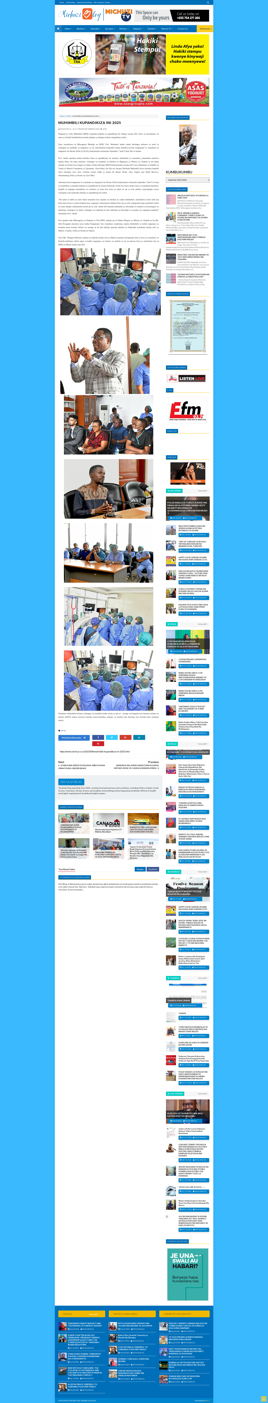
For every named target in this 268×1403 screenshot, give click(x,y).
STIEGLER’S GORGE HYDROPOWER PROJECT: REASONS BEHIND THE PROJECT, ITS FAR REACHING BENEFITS (194, 941)
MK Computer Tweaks (102, 2)
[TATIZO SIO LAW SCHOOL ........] (171, 1195)
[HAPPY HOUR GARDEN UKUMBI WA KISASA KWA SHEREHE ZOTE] (171, 565)
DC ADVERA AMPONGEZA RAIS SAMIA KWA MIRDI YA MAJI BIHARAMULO (192, 821)
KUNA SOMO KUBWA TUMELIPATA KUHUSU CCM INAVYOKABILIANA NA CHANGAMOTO (84, 1356)
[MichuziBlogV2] (96, 14)
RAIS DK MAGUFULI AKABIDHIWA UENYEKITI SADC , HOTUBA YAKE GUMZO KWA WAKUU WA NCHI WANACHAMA (193, 574)
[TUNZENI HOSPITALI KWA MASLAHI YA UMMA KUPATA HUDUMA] (171, 811)
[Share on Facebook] (98, 737)
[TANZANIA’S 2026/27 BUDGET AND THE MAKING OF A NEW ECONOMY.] (171, 714)
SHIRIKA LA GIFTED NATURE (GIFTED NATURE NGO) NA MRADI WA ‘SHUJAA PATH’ (187, 1364)
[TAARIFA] (171, 1021)
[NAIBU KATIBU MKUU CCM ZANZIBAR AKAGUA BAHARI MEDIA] (171, 699)
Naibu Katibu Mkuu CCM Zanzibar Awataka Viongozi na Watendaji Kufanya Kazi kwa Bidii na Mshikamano (193, 725)
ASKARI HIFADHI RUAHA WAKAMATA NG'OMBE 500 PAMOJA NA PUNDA (131, 1373)
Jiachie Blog (70, 2)
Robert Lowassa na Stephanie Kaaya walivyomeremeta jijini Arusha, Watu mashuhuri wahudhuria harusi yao (192, 959)
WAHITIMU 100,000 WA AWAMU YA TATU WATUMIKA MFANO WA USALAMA (193, 257)
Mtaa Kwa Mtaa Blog (84, 2)
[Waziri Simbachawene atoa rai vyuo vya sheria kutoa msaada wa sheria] (171, 1209)
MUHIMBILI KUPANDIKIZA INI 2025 (89, 122)
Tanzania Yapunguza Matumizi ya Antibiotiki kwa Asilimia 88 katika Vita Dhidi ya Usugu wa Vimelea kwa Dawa (73, 853)
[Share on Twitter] (112, 737)
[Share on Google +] (125, 737)
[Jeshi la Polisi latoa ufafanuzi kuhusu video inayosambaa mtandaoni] (171, 1137)
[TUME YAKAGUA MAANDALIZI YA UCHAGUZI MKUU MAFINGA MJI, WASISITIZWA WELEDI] (171, 1035)
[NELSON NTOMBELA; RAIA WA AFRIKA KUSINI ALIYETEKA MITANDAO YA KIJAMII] (171, 534)
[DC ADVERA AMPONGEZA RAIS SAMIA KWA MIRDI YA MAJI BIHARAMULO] (171, 827)
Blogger (140, 869)
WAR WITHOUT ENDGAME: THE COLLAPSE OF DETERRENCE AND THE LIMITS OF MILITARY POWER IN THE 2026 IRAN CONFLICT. (85, 1371)
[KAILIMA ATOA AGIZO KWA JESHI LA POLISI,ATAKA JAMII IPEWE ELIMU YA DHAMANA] (171, 613)
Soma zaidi (202, 491)
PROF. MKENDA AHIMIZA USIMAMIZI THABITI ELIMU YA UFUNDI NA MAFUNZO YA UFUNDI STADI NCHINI (192, 216)
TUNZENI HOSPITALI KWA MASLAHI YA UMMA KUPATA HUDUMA (191, 805)
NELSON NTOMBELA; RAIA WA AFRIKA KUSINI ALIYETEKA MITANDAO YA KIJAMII (192, 528)
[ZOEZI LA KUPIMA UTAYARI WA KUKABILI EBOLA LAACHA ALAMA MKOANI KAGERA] (171, 597)
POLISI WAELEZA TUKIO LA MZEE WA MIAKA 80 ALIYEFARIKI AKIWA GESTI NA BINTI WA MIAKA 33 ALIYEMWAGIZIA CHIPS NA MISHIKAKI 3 (187, 507)
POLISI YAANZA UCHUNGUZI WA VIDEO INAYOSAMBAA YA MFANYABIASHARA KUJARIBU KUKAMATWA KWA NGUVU (193, 1075)
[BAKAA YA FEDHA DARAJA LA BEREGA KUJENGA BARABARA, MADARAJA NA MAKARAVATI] (171, 795)
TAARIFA (182, 1013)
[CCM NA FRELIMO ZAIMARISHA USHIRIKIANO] (171, 667)
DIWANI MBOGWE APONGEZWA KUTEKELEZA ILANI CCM (184, 1377)
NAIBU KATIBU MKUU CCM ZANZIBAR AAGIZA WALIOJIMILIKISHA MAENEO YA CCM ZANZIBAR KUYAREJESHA (192, 676)
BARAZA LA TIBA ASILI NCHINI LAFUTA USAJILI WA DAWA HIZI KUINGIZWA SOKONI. (143, 829)
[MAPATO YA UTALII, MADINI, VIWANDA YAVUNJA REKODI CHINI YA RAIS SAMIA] (171, 842)
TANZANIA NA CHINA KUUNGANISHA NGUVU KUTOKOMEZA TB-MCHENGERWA (71, 828)
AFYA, (105, 129)
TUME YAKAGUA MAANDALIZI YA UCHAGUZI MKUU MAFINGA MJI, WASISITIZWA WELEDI (193, 1029)
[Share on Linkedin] (139, 737)
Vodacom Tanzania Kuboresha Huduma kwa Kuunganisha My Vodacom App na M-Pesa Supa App (194, 1058)
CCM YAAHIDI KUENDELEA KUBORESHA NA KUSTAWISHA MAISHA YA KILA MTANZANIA (183, 644)
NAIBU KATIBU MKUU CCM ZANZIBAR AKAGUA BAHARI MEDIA (191, 693)
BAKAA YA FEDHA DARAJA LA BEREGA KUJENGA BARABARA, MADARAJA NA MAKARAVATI (192, 789)
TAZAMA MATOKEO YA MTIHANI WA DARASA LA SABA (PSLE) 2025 (193, 275)
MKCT (207, 1401)
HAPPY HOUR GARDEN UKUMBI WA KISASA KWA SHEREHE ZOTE (193, 558)
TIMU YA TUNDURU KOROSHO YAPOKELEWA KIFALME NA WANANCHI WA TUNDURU (192, 544)
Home (61, 2)
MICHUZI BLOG (64, 1401)
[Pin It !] (98, 744)
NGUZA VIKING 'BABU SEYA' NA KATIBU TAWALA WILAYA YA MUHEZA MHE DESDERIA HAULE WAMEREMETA (193, 923)
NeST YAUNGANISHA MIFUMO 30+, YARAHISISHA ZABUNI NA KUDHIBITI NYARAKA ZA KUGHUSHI (186, 1351)
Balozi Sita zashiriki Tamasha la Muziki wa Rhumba (133, 1336)
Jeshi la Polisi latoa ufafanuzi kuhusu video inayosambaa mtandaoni (192, 1131)
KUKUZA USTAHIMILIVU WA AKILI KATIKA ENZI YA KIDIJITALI (185, 1114)
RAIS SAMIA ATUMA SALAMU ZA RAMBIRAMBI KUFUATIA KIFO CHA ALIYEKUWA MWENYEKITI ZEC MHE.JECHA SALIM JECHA (194, 853)
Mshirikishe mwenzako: (72, 738)
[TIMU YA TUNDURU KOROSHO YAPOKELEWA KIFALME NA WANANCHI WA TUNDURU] (171, 550)
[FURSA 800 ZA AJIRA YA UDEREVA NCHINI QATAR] (171, 1051)
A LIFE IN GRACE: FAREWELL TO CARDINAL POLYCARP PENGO (82, 1385)
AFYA (68, 116)
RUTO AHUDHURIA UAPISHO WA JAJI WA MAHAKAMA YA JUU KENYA (135, 1324)
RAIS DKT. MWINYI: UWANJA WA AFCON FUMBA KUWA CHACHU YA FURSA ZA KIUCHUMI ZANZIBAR (188, 1325)
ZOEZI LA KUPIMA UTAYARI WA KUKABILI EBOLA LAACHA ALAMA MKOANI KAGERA (193, 591)
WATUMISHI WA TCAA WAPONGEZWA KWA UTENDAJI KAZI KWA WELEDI (191, 237)
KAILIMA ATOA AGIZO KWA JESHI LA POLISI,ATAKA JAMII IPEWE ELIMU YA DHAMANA (193, 607)
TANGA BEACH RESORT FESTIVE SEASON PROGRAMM (184, 892)
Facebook (153, 869)
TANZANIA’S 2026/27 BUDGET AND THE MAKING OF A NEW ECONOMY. (192, 708)
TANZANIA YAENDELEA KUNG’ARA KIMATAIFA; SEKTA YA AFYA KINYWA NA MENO (108, 854)
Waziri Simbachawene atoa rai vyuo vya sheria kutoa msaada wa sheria (194, 1203)
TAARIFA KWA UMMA (178, 1000)
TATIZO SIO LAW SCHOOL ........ (192, 1187)
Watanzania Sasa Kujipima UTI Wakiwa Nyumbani (108, 830)
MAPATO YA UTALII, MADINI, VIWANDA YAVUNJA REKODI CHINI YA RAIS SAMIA (194, 836)
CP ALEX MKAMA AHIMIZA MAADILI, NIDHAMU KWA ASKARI (186, 1338)
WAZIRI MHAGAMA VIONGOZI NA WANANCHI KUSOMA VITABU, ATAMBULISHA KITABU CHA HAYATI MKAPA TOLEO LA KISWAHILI (194, 1171)
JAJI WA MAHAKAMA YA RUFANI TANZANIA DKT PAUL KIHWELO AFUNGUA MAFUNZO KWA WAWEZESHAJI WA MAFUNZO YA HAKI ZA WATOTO (193, 1220)
